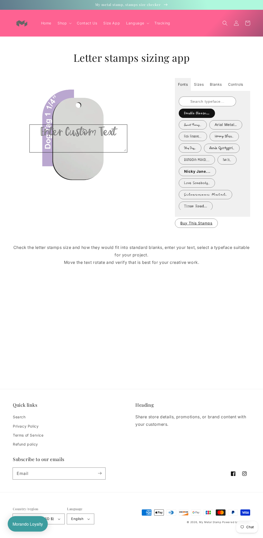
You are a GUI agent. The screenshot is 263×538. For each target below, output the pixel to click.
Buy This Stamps (196, 223)
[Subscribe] (99, 473)
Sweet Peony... (192, 125)
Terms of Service (28, 435)
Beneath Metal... (197, 160)
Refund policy (25, 444)
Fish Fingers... (193, 136)
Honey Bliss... (224, 136)
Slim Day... (190, 148)
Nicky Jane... (197, 171)
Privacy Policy (26, 426)
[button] (225, 23)
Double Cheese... (197, 113)
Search (19, 417)
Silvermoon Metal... (205, 195)
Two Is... (227, 160)
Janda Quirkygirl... (221, 148)
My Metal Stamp (210, 522)
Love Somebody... (197, 183)
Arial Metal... (226, 125)
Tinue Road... (195, 206)
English (77, 519)
